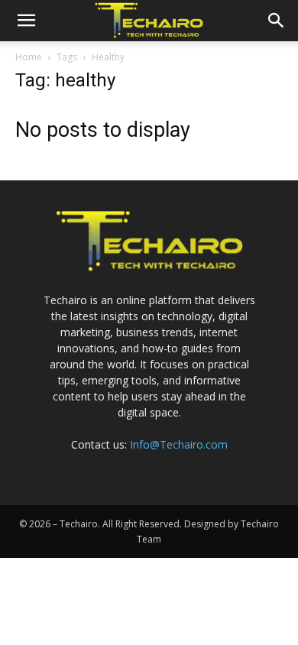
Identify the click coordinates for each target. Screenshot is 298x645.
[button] (26, 20)
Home (28, 56)
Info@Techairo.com (179, 444)
